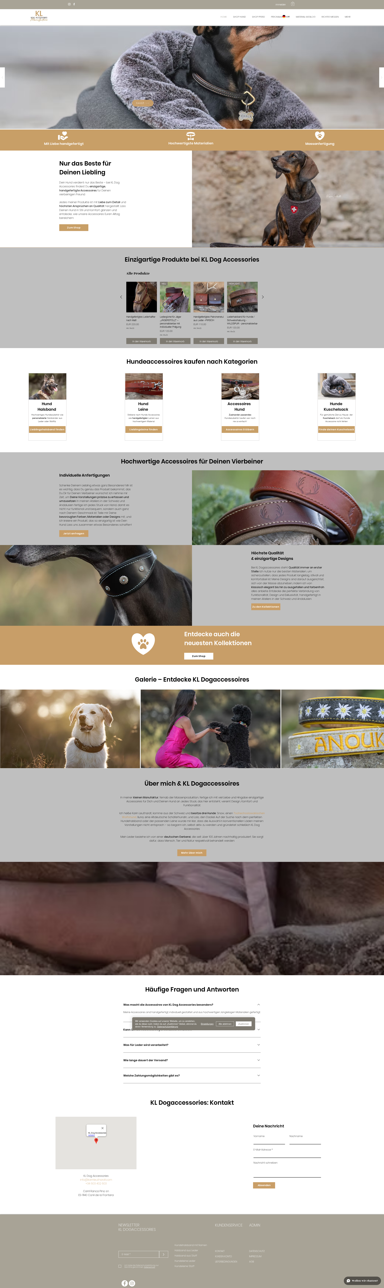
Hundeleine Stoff (184, 1266)
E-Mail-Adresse (262, 1150)
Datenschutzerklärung (167, 1026)
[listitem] (47, 407)
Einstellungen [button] (207, 1023)
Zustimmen (243, 1023)
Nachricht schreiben (266, 1163)
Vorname (259, 1136)
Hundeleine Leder (185, 1261)
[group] (192, 313)
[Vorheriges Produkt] (121, 297)
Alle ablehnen (225, 1023)
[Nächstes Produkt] (263, 297)
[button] (292, 4)
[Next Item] (379, 729)
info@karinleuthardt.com (96, 1180)
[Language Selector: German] (285, 16)
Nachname (296, 1136)
